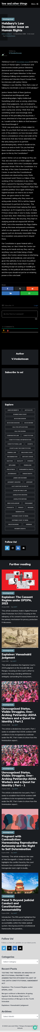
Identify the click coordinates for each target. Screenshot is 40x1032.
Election (10, 461)
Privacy (20, 507)
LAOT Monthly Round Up (20, 486)
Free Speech (11, 469)
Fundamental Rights (26, 469)
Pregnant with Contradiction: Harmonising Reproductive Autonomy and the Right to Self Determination (20, 843)
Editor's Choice (27, 456)
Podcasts (10, 507)
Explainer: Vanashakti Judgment (16, 656)
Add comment (7, 34)
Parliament (29, 503)
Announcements (13, 410)
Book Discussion (20, 418)
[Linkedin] (18, 548)
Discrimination (12, 456)
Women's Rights (20, 528)
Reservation (20, 511)
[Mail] (23, 548)
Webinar (29, 524)
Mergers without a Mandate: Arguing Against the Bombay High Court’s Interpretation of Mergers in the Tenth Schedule (18, 997)
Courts (30, 444)
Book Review (28, 423)
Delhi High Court (27, 452)
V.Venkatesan (10, 36)
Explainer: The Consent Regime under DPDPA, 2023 (17, 600)
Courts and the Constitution (20, 448)
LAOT (15, 607)
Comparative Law (13, 435)
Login (36, 305)
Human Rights (27, 473)
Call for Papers (20, 431)
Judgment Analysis (14, 482)
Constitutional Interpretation (20, 439)
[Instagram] (12, 548)
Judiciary (29, 482)
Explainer (12, 465)
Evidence (30, 461)
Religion (30, 507)
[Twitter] (7, 548)
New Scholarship (13, 503)
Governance (12, 473)
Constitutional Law (14, 444)
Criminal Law (11, 452)
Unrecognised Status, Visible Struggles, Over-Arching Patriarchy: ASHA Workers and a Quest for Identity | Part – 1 (19, 779)
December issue (22, 62)
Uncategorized (8, 19)
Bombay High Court (20, 414)
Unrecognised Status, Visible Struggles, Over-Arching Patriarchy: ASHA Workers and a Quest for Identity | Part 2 (19, 715)
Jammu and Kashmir (20, 478)
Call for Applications (20, 427)
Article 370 (28, 410)
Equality (20, 461)
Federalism (27, 465)
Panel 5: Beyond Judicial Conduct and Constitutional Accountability (18, 905)
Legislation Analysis (20, 495)
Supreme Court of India (20, 516)
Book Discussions (13, 423)
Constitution (28, 435)
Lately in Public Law (20, 490)
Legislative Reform (20, 499)
